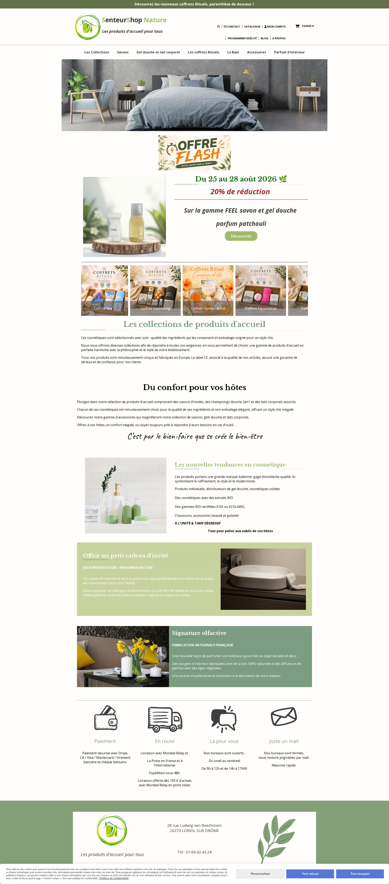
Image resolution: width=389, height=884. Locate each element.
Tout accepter (360, 873)
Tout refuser (310, 873)
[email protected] (194, 839)
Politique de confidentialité (114, 878)
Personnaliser (260, 873)
